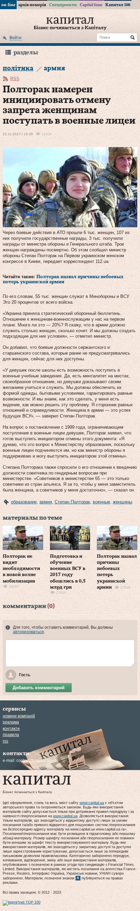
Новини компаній (19, 716)
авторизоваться (28, 631)
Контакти (11, 728)
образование (24, 501)
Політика (18, 68)
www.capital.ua (92, 803)
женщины (122, 501)
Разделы (26, 52)
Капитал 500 (117, 5)
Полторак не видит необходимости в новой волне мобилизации (21, 569)
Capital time (91, 5)
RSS (14, 78)
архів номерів (32, 5)
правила (11, 734)
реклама (11, 722)
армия (45, 501)
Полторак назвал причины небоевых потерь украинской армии (63, 279)
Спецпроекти (63, 5)
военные (101, 501)
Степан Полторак (72, 501)
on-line (8, 5)
